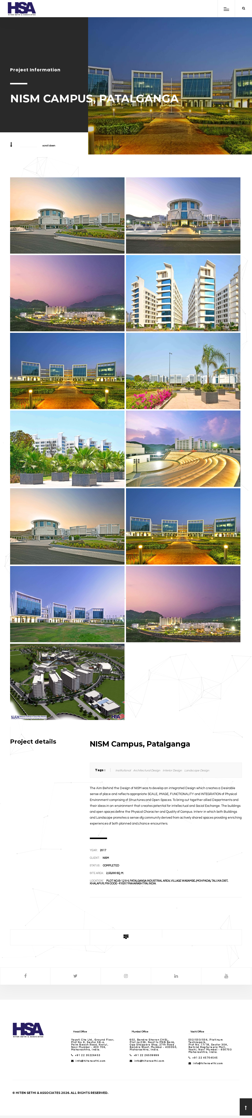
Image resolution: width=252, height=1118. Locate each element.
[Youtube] (226, 976)
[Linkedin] (176, 976)
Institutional (123, 770)
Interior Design (172, 770)
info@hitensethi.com (91, 1061)
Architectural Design (146, 770)
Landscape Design (196, 770)
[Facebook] (25, 976)
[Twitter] (75, 976)
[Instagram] (126, 976)
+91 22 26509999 (146, 1055)
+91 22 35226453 (88, 1055)
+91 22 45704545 (205, 1058)
